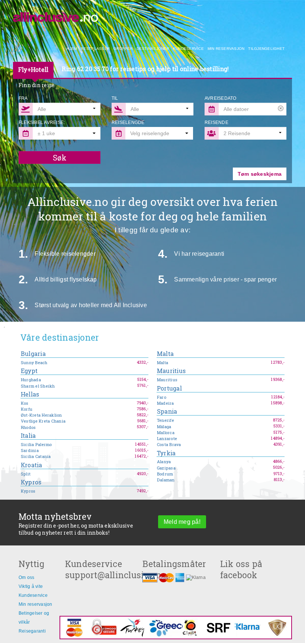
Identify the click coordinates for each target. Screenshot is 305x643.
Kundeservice (188, 49)
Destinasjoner (153, 49)
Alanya (164, 461)
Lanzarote (167, 438)
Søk (59, 157)
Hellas (30, 394)
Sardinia (30, 450)
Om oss (26, 577)
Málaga (164, 426)
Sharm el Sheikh (38, 386)
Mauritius (171, 371)
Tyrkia (166, 453)
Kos (25, 403)
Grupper (123, 49)
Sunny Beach (34, 362)
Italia (28, 435)
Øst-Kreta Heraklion (41, 415)
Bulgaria (33, 353)
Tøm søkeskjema (260, 174)
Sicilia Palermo (36, 444)
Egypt (29, 371)
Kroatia (31, 465)
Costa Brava (169, 444)
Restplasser (95, 49)
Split (25, 474)
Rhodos (28, 427)
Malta (165, 353)
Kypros (31, 482)
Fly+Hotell (33, 69)
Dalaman (166, 480)
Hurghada (31, 379)
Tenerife (165, 420)
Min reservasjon (226, 49)
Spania (167, 411)
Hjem (72, 49)
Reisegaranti (32, 631)
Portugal (169, 388)
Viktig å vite (31, 586)
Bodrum (165, 474)
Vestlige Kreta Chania (43, 421)
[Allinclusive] (56, 15)
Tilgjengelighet (266, 49)
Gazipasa (166, 468)
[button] (66, 133)
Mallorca (165, 432)
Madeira (165, 403)
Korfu (26, 409)
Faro (161, 397)
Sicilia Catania (36, 456)
